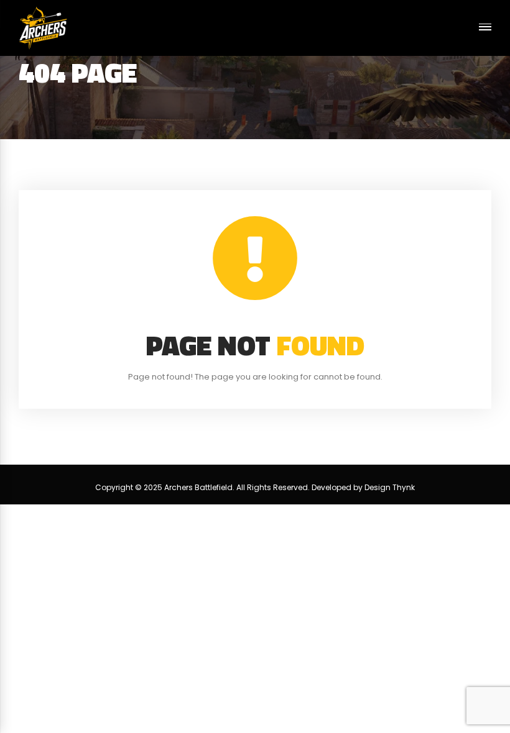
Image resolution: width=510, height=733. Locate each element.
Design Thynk (389, 487)
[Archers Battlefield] (43, 28)
